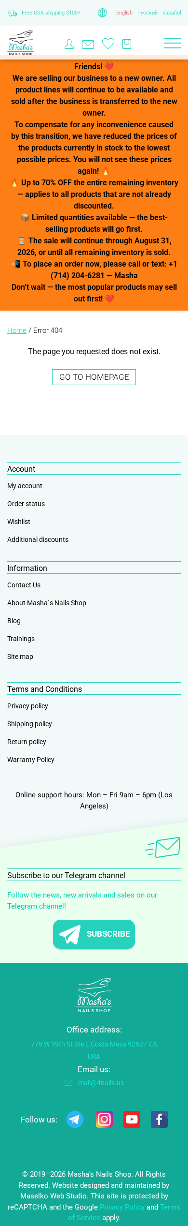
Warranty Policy (30, 759)
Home (17, 330)
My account (24, 486)
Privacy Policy (122, 1207)
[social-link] (75, 1121)
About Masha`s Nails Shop (46, 603)
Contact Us (23, 585)
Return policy (26, 742)
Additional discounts (37, 539)
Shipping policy (29, 724)
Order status (26, 504)
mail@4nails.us (101, 1083)
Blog (14, 621)
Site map (20, 656)
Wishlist (18, 521)
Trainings (21, 639)
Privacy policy (27, 706)
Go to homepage (94, 377)
